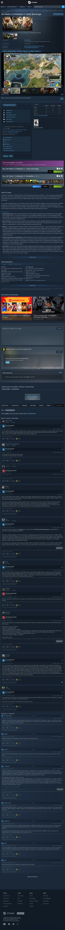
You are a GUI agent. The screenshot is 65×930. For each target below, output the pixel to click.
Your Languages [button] (9, 410)
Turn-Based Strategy (12, 51)
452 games (7, 590)
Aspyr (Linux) (41, 46)
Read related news (7, 148)
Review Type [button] (5, 405)
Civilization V (21, 529)
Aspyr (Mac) (34, 46)
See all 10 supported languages (41, 115)
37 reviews (7, 563)
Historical (37, 51)
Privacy (31, 895)
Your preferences (15, 389)
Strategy (4, 51)
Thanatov (7, 655)
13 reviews (14, 590)
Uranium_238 (8, 420)
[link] (47, 186)
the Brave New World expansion (41, 529)
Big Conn (7, 612)
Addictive (32, 51)
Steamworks (6, 901)
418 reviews (14, 466)
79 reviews (13, 422)
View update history (7, 146)
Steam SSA (6, 898)
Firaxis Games (27, 46)
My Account (46, 903)
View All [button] (60, 294)
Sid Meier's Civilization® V (35, 10)
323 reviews (14, 520)
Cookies (31, 903)
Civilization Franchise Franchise (22, 10)
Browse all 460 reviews (32, 876)
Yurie (6, 687)
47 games (7, 422)
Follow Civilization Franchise (17, 358)
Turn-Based (19, 51)
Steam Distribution (7, 903)
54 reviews (7, 613)
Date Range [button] (33, 405)
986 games (7, 520)
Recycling (20, 903)
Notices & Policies (34, 901)
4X (28, 51)
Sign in (2, 98)
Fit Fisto (7, 588)
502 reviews (7, 688)
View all (60, 372)
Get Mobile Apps (47, 898)
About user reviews (6, 389)
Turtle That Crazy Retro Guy (12, 444)
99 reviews (14, 445)
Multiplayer (25, 51)
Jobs (19, 898)
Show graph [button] (58, 405)
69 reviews (7, 656)
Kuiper (7, 486)
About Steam (6, 895)
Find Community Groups (8, 150)
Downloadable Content (47, 10)
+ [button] (40, 51)
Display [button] (48, 405)
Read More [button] (59, 548)
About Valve (20, 895)
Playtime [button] (41, 405)
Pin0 (6, 561)
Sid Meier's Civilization (13, 133)
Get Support (46, 901)
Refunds (31, 906)
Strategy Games (10, 10)
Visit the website (7, 137)
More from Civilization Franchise (18, 349)
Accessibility (32, 898)
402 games (7, 466)
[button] (3, 7)
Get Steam (45, 895)
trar (6, 519)
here (28, 377)
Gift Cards (5, 906)
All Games (3, 10)
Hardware (20, 901)
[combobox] (48, 6)
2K (25, 47)
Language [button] (24, 405)
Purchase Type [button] (14, 405)
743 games (7, 445)
